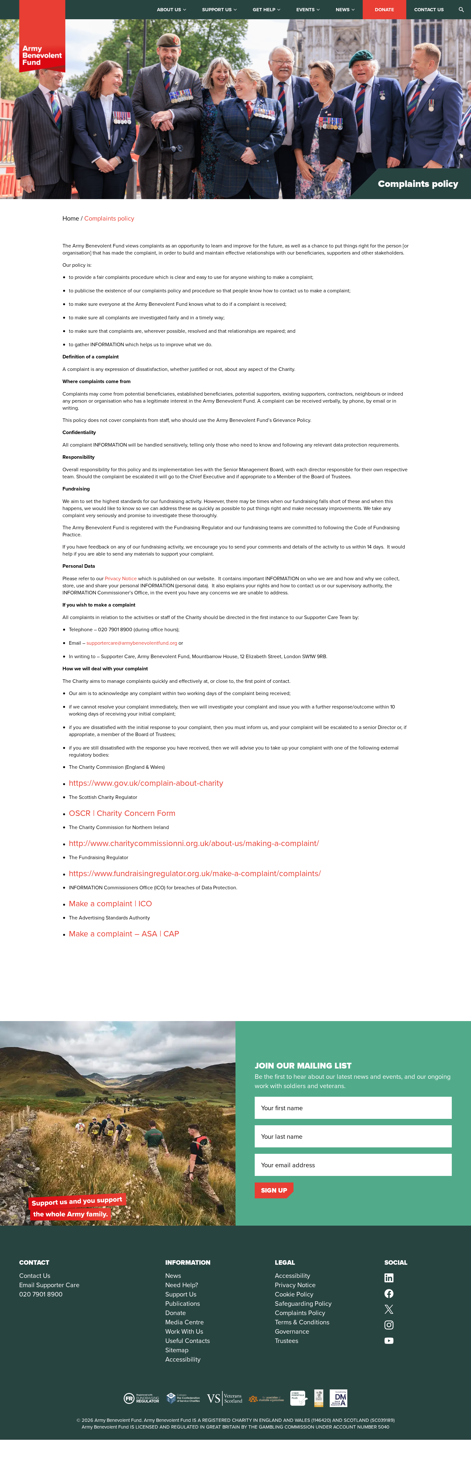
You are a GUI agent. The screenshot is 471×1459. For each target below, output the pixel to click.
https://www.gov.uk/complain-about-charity (146, 782)
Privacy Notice (121, 578)
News (343, 9)
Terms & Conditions (302, 1322)
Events (305, 9)
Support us (217, 9)
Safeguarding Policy (303, 1303)
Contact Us (34, 1275)
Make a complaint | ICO (110, 903)
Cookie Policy (294, 1294)
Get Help (264, 9)
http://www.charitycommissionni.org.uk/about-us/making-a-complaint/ (194, 843)
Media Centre (184, 1322)
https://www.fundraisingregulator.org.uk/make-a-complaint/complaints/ (195, 873)
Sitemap (176, 1349)
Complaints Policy (300, 1312)
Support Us (180, 1294)
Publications (182, 1303)
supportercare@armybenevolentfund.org (132, 642)
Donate (384, 9)
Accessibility (183, 1359)
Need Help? (181, 1284)
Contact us (429, 9)
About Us (169, 9)
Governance (292, 1331)
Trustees (286, 1340)
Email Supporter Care (49, 1284)
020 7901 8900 (40, 1294)
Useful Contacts (187, 1340)
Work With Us (184, 1331)
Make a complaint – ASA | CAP (124, 933)
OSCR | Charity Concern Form (122, 812)
